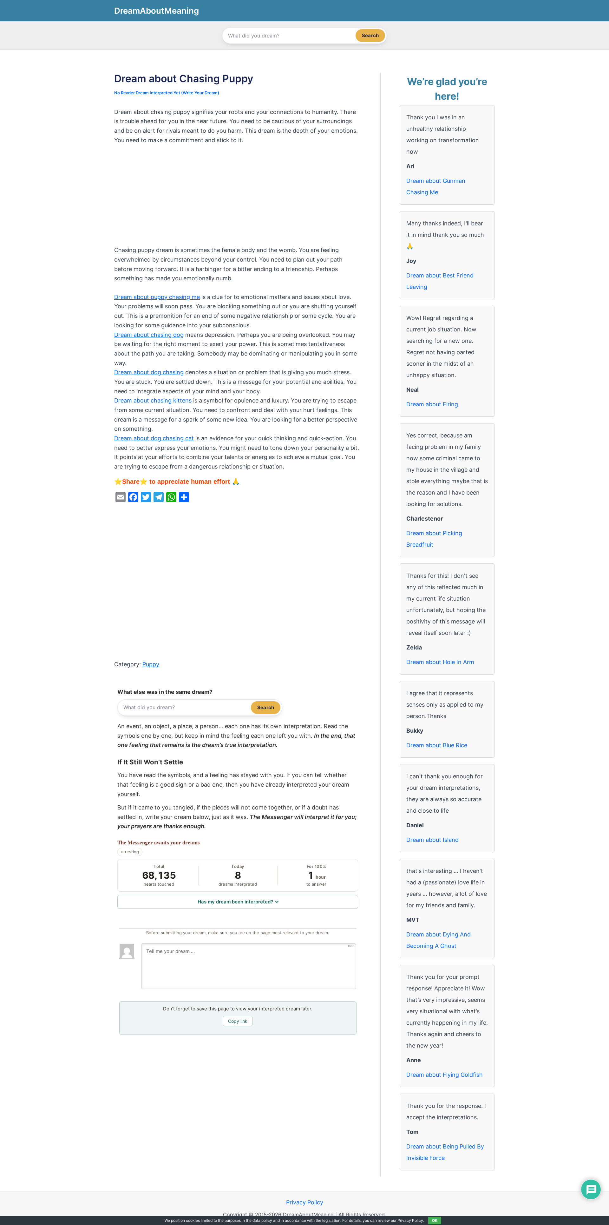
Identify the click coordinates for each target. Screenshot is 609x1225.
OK (434, 1220)
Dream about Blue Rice (436, 745)
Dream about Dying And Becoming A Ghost (438, 940)
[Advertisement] (237, 198)
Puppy (150, 664)
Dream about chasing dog (149, 334)
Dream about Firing (432, 404)
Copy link (237, 1021)
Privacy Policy (304, 1202)
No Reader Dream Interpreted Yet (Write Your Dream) (166, 92)
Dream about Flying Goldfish (444, 1074)
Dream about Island (432, 839)
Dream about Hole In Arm (440, 662)
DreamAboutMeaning (156, 11)
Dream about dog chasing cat (154, 438)
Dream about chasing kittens (153, 400)
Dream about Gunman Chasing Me (435, 186)
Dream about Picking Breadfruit (434, 539)
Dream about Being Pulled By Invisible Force (445, 1152)
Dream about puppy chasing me (157, 297)
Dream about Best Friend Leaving (440, 281)
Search (370, 35)
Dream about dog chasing (149, 372)
